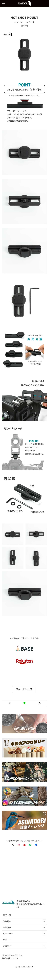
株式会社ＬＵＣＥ (10, 958)
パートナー (8, 933)
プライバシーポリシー (12, 955)
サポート (7, 939)
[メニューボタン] (3, 3)
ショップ (7, 945)
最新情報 (7, 927)
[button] (9, 703)
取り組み (7, 921)
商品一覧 (7, 915)
